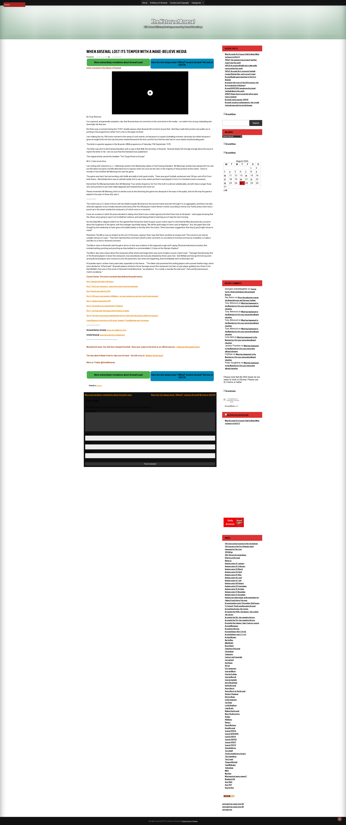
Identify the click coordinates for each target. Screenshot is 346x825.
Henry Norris (229, 688)
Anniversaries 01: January (234, 563)
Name (88, 434)
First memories (230, 668)
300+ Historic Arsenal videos (235, 555)
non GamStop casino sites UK (233, 804)
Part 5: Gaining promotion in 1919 (98, 301)
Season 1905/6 (230, 736)
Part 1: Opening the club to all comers (100, 281)
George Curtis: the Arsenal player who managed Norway (240, 292)
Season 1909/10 (231, 739)
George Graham (231, 674)
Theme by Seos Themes (189, 821)
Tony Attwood (117, 57)
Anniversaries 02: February (235, 566)
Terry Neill (229, 750)
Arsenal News (230, 406)
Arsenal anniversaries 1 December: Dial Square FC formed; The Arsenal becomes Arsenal (242, 604)
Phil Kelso (228, 719)
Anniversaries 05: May (233, 574)
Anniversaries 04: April (233, 572)
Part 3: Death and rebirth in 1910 (98, 291)
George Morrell (230, 677)
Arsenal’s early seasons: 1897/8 (236, 99)
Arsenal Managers (231, 626)
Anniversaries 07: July (233, 580)
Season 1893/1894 (232, 733)
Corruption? (229, 660)
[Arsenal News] (230, 114)
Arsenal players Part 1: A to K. (235, 631)
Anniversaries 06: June (233, 577)
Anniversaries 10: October (234, 589)
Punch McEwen (230, 725)
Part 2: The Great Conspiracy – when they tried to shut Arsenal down (112, 286)
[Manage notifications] (339, 819)
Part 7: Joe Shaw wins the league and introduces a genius (107, 310)
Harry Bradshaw (231, 682)
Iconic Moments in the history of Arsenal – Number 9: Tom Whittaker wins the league (117, 320)
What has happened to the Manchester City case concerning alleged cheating (242, 306)
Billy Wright (229, 643)
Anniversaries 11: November (235, 592)
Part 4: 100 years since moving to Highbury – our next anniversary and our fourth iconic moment (122, 296)
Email (88, 443)
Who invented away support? (236, 776)
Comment (90, 411)
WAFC (227, 770)
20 (241, 179)
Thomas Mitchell (231, 762)
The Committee (230, 756)
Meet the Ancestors (232, 714)
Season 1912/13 (230, 745)
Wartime (228, 773)
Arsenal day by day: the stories (236, 609)
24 (225, 183)
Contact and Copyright (179, 3)
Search (256, 123)
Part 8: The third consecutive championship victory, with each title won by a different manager (122, 315)
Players (228, 722)
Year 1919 (228, 785)
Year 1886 (228, 782)
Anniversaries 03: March (234, 569)
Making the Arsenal (232, 711)
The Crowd (229, 759)
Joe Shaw (228, 702)
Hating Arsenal (230, 685)
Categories (196, 3)
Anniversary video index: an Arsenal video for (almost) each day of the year (242, 599)
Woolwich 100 (230, 779)
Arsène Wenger (230, 637)
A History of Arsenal (158, 3)
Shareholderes (230, 748)
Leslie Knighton (231, 705)
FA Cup (227, 665)
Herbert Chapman (231, 694)
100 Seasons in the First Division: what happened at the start (239, 547)
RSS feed (245, 415)
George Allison (230, 671)
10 (225, 175)
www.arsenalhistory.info (116, 330)
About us (228, 560)
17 (225, 179)
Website (89, 452)
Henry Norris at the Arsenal (235, 691)
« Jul (225, 190)
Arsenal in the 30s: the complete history (240, 617)
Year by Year (229, 787)
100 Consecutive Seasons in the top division (241, 543)
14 (246, 175)
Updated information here (188, 346)
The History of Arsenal (173, 21)
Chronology (229, 651)
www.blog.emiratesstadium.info (112, 335)
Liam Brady (229, 708)
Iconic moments (231, 699)
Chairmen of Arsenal (232, 648)
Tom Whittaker (230, 765)
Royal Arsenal (230, 728)
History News (230, 697)
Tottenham (229, 767)
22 (251, 179)
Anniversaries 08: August (234, 583)
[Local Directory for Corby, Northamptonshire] (229, 796)
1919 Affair (229, 552)
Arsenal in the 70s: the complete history (240, 620)
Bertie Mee (229, 640)
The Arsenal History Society (235, 753)
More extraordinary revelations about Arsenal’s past (108, 394)
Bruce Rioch (229, 645)
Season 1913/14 (230, 731)
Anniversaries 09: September (236, 586)
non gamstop (227, 809)
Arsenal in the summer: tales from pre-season (242, 623)
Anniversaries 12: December (235, 594)
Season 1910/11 (230, 742)
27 (241, 183)
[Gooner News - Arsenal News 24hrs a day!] (230, 152)
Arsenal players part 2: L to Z (235, 634)
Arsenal (99, 385)
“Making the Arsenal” (154, 355)
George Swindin (231, 679)
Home (144, 3)
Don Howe (228, 662)
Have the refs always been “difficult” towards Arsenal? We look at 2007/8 (183, 394)
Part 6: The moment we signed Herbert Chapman (104, 306)
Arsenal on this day (232, 628)
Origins (227, 716)
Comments (229, 654)
